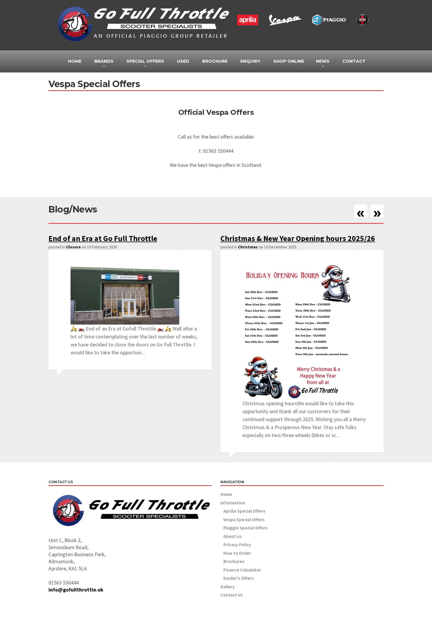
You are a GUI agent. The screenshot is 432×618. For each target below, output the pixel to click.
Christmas (248, 247)
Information (232, 503)
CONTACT (354, 61)
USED (183, 61)
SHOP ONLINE (288, 61)
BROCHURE (214, 61)
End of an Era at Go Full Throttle (102, 238)
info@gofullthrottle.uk (75, 589)
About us (232, 536)
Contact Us (231, 595)
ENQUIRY (250, 61)
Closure (73, 247)
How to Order (237, 553)
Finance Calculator (242, 570)
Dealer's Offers (238, 578)
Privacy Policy (237, 544)
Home (226, 494)
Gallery (227, 586)
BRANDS (103, 61)
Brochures (233, 561)
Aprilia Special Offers (244, 511)
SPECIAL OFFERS (145, 61)
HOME (74, 61)
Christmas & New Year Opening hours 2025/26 (297, 238)
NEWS (322, 61)
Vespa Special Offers (243, 519)
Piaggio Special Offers (245, 528)
